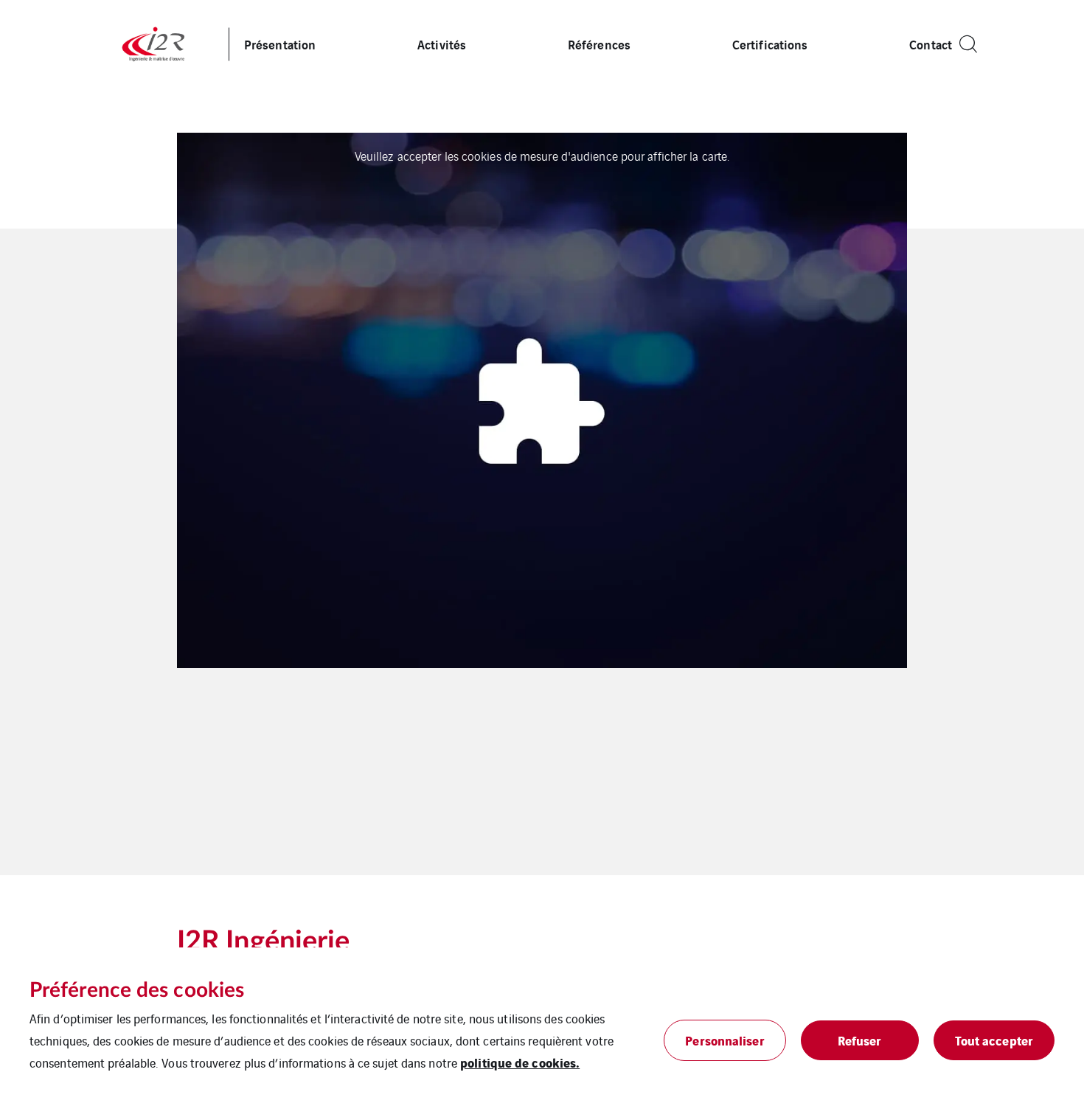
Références (599, 44)
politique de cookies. (520, 1062)
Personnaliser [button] (724, 1040)
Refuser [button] (860, 1040)
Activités (441, 44)
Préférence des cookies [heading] (136, 990)
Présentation (280, 44)
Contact (930, 44)
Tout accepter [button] (994, 1040)
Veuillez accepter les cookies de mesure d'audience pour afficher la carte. (542, 155)
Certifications (769, 44)
